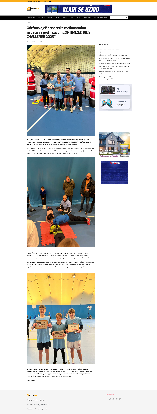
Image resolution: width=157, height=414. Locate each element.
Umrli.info (87, 18)
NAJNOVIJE (41, 18)
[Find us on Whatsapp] (52, 1)
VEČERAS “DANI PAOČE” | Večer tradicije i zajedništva (113, 55)
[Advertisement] (114, 200)
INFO (71, 18)
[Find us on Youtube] (50, 1)
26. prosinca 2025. (31, 41)
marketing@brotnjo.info (41, 404)
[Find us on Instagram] (45, 1)
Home (28, 22)
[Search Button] (126, 17)
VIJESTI (50, 18)
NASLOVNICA (32, 18)
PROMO (79, 18)
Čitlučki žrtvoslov (100, 18)
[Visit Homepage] (33, 9)
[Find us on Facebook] (106, 399)
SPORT (65, 18)
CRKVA (57, 18)
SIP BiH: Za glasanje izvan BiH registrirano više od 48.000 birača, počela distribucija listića (114, 59)
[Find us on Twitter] (47, 1)
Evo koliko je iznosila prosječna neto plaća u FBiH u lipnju (114, 63)
